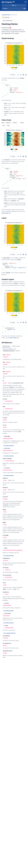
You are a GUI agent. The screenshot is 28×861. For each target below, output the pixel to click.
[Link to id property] (5, 381)
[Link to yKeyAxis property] (9, 487)
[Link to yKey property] (12, 371)
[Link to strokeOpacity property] (12, 643)
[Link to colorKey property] (9, 497)
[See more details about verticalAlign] (3, 577)
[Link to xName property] (7, 510)
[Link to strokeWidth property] (11, 636)
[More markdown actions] (14, 20)
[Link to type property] (12, 355)
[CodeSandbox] (23, 74)
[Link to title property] (7, 583)
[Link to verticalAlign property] (12, 575)
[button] (14, 8)
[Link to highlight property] (11, 436)
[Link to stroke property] (9, 625)
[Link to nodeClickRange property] (13, 459)
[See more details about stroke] (3, 628)
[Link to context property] (9, 399)
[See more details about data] (3, 409)
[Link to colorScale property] (12, 613)
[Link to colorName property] (10, 535)
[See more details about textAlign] (3, 570)
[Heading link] (15, 38)
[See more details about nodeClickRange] (3, 461)
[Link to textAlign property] (10, 568)
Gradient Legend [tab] (16, 346)
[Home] (8, 2)
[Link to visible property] (9, 418)
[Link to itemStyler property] (11, 592)
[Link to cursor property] (8, 425)
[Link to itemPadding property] (11, 558)
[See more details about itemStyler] (3, 594)
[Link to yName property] (7, 522)
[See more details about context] (3, 401)
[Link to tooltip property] (10, 603)
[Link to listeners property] (11, 468)
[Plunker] (25, 74)
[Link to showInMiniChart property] (14, 651)
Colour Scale (5, 213)
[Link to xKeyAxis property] (9, 478)
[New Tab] (20, 74)
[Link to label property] (9, 548)
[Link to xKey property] (12, 362)
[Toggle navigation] (25, 2)
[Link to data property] (7, 407)
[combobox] (7, 17)
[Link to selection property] (11, 448)
